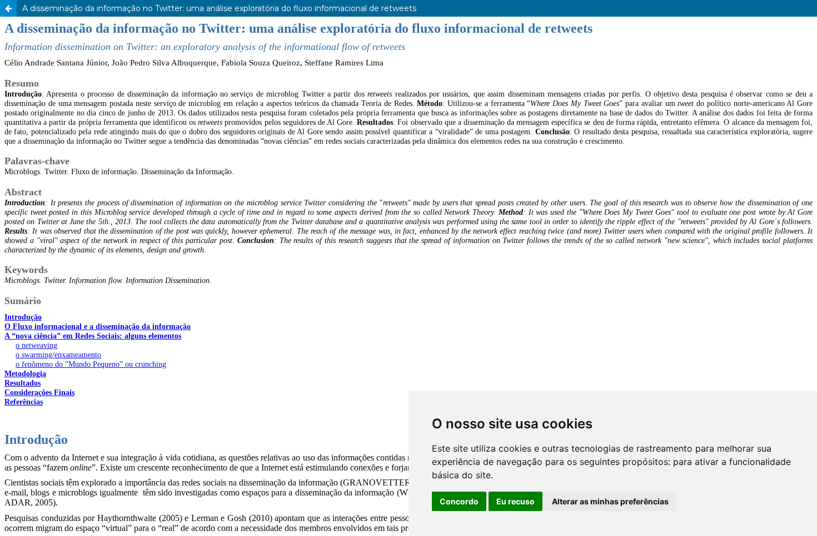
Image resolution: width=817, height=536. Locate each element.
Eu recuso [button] (515, 501)
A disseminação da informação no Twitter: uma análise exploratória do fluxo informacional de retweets (219, 8)
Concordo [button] (459, 501)
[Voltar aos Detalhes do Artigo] (8, 8)
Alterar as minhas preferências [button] (610, 501)
